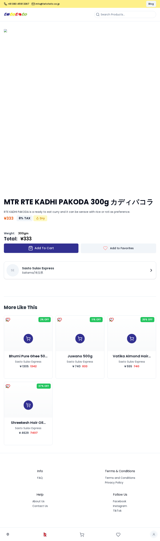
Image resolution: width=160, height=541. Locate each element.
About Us (38, 501)
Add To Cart (44, 248)
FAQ (40, 478)
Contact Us (40, 506)
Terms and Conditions (120, 478)
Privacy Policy (114, 482)
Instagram (120, 506)
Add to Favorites (122, 248)
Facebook (119, 501)
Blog (151, 3)
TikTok (117, 511)
